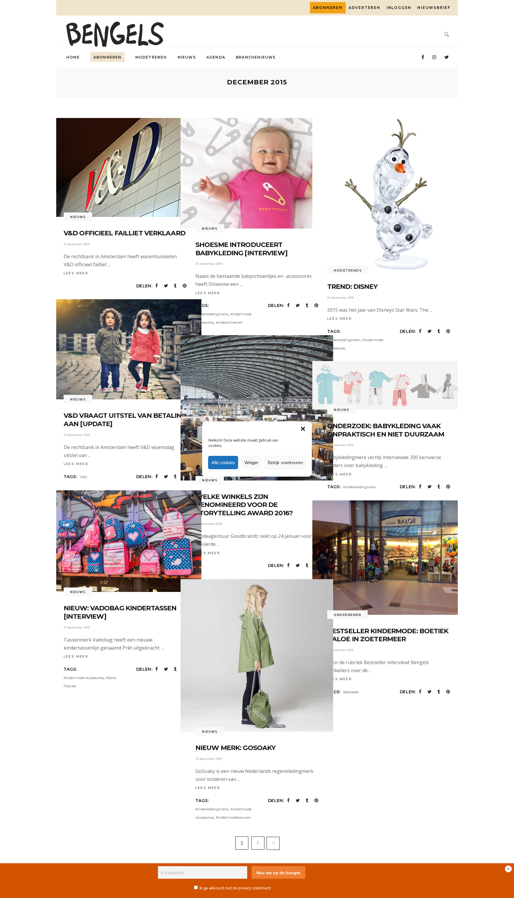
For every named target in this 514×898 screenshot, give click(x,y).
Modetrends (348, 270)
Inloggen (398, 7)
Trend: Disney (352, 287)
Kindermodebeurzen (233, 817)
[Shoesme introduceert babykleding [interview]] (257, 173)
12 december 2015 (208, 759)
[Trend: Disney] (388, 194)
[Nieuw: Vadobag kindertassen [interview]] (125, 541)
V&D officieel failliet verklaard (124, 233)
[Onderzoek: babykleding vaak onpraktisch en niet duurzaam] (388, 385)
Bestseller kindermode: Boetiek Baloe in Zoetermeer (388, 635)
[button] (303, 429)
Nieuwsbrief (433, 7)
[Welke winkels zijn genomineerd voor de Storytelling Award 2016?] (257, 407)
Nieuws (78, 217)
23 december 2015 (77, 435)
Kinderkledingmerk (211, 314)
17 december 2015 (340, 445)
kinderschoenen (229, 322)
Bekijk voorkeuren (285, 462)
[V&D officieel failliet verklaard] (123, 167)
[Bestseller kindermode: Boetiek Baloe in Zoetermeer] (388, 557)
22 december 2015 (208, 524)
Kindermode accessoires (84, 677)
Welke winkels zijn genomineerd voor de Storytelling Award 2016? (244, 505)
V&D (83, 477)
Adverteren (364, 7)
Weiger (251, 462)
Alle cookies (223, 462)
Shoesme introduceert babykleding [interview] (241, 249)
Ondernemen (347, 615)
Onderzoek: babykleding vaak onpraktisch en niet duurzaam (385, 430)
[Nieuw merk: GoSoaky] (257, 655)
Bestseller (351, 692)
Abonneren (328, 7)
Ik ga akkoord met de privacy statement (235, 888)
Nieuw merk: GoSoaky (235, 748)
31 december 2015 (77, 244)
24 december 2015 (208, 264)
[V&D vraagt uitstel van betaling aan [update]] (125, 349)
